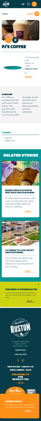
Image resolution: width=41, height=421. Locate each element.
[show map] (15, 40)
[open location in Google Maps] (12, 67)
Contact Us (27, 367)
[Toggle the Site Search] (28, 4)
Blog (28, 370)
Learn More (30, 407)
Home (5, 14)
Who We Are (13, 367)
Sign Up (29, 301)
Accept (28, 410)
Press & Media (17, 370)
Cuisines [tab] (6, 133)
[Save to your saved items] (8, 40)
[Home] (6, 4)
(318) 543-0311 (31, 69)
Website (28, 77)
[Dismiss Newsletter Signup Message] (38, 284)
